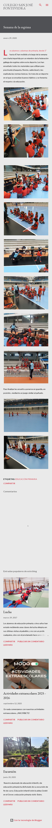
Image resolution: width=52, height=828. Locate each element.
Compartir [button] (9, 483)
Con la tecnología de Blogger (27, 820)
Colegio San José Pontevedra (18, 6)
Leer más (7, 645)
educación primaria (26, 479)
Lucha (7, 612)
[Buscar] (40, 5)
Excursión (9, 771)
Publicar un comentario (30, 641)
